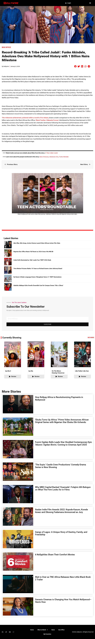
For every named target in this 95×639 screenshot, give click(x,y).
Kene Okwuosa (44, 156)
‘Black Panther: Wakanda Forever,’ (47, 120)
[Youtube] (9, 632)
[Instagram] (13, 632)
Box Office (6, 47)
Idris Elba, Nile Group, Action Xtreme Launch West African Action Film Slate (36, 243)
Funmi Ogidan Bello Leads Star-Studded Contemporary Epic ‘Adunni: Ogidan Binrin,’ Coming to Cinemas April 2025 (63, 443)
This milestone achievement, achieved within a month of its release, (25, 118)
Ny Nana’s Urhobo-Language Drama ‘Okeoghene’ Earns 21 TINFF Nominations (37, 277)
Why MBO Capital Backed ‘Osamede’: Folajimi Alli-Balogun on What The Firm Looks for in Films (63, 488)
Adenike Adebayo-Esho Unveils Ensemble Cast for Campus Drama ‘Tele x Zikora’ (38, 285)
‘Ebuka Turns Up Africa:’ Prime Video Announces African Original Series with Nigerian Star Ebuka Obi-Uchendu (62, 421)
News (53, 630)
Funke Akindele (63, 156)
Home (32, 630)
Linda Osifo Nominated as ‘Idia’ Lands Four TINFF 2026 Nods (32, 260)
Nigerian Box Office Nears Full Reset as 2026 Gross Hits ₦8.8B (33, 251)
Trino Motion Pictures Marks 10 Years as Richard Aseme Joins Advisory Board (37, 268)
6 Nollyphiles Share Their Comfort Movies (55, 554)
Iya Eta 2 (8, 371)
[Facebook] (2, 632)
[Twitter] (6, 632)
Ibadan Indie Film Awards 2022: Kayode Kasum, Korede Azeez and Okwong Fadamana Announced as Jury (61, 510)
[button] (90, 3)
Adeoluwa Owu (53, 156)
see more (91, 337)
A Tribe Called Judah (51, 153)
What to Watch (41, 630)
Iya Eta (30, 371)
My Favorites (47, 634)
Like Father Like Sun (82, 371)
